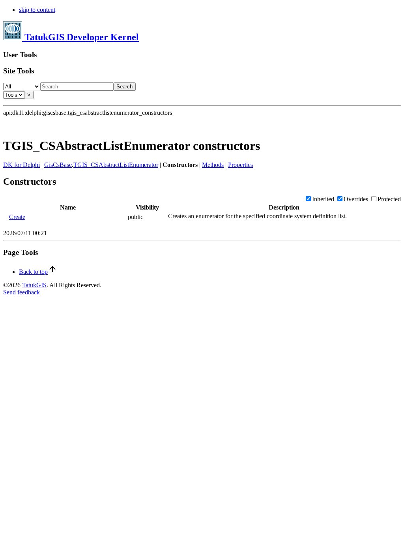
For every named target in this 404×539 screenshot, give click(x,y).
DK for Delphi (21, 164)
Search (124, 87)
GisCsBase (58, 164)
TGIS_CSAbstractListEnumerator (115, 164)
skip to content (37, 9)
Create (17, 216)
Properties (240, 164)
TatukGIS (34, 285)
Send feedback (21, 292)
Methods (213, 164)
